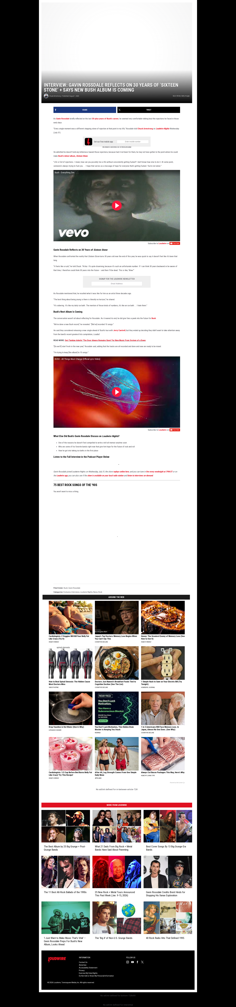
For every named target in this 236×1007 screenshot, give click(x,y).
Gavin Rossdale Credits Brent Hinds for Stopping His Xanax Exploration (165, 894)
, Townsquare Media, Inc (70, 982)
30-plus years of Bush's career (105, 118)
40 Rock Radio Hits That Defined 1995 (165, 938)
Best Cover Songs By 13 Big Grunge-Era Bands (166, 848)
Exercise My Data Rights (88, 973)
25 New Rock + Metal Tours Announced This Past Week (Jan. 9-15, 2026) (115, 894)
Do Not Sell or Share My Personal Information (96, 976)
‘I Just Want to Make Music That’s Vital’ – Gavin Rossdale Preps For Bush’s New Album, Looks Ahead (65, 941)
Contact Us (83, 962)
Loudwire (163, 243)
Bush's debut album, (73, 156)
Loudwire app (62, 475)
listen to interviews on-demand (140, 475)
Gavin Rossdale (62, 118)
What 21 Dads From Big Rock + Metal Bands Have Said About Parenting (113, 848)
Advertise (82, 965)
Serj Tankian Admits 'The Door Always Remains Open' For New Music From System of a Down (105, 340)
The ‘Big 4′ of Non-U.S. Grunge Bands (113, 938)
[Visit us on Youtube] (133, 962)
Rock (100, 592)
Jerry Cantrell (119, 330)
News (95, 592)
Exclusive (67, 592)
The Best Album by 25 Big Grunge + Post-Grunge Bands (65, 848)
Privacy (82, 970)
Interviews (75, 592)
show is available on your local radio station (105, 475)
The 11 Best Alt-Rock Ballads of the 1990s (65, 892)
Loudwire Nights (86, 592)
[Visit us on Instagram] (128, 962)
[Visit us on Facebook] (138, 962)
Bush (154, 318)
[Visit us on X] (143, 962)
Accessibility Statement (88, 968)
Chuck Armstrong (55, 96)
